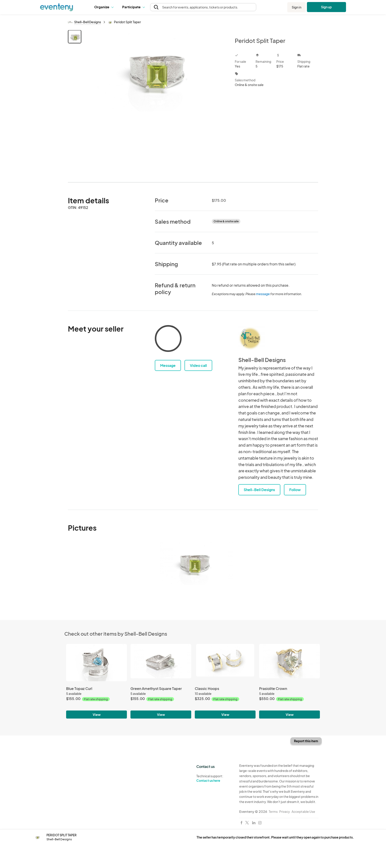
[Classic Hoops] (225, 664)
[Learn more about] (168, 339)
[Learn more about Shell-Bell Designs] (251, 338)
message (263, 294)
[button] (105, 7)
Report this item (306, 741)
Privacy (284, 811)
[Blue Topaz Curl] (96, 664)
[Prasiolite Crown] (289, 664)
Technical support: (209, 778)
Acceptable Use (303, 811)
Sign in (296, 7)
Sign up (326, 7)
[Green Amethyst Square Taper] (160, 664)
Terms (273, 811)
